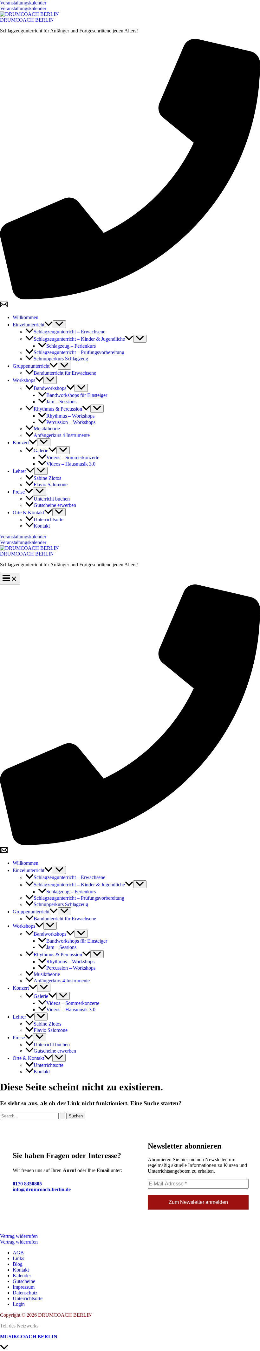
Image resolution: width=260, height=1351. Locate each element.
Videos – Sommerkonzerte (72, 457)
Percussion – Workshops (70, 422)
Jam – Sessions (61, 401)
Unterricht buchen (52, 499)
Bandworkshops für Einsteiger (76, 395)
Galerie (41, 450)
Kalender (22, 1275)
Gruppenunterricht (31, 366)
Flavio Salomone (51, 484)
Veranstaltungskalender (23, 8)
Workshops (24, 380)
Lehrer (19, 471)
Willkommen (25, 317)
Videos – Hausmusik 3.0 (70, 464)
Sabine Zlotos (47, 478)
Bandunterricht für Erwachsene (65, 373)
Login (19, 1304)
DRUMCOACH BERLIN (27, 20)
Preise (19, 492)
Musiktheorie (47, 429)
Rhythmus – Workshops (70, 416)
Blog (18, 1264)
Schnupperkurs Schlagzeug (61, 358)
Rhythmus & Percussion (58, 409)
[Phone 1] (130, 297)
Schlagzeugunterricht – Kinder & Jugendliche (79, 339)
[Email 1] (4, 306)
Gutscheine (24, 1281)
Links (18, 1258)
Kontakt (42, 526)
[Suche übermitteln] (62, 1116)
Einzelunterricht (28, 324)
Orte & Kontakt (28, 512)
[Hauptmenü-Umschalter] (10, 578)
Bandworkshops (50, 388)
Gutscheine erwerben (55, 505)
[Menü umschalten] (59, 324)
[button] (130, 3)
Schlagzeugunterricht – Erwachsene (69, 331)
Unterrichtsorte (48, 519)
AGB (18, 1252)
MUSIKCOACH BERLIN (28, 1336)
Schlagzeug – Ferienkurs (71, 346)
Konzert (21, 442)
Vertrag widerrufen (19, 1242)
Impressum (24, 1287)
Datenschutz (25, 1292)
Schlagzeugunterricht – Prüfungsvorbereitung (79, 352)
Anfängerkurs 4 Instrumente (62, 435)
